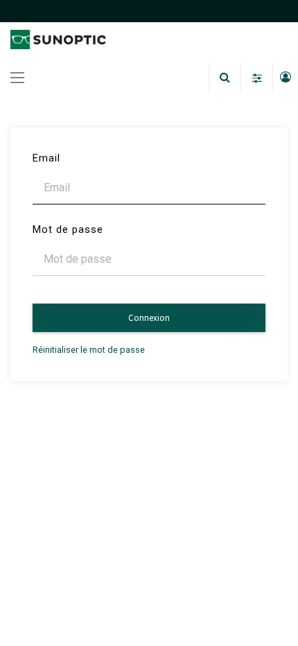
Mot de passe (68, 229)
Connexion (149, 318)
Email (46, 158)
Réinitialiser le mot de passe (89, 349)
